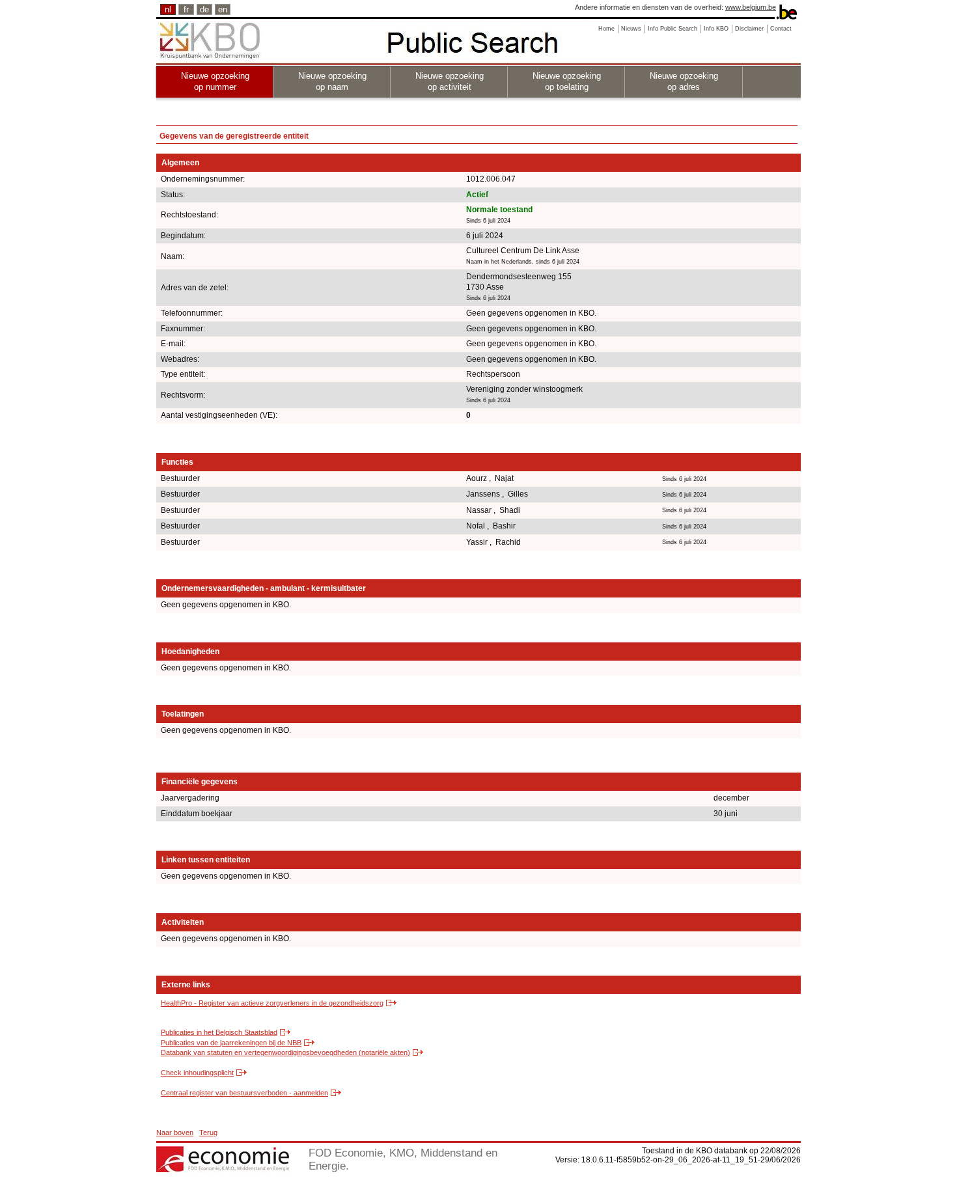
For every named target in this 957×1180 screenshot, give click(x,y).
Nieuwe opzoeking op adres (684, 81)
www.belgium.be (750, 7)
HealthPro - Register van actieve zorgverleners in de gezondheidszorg (272, 1003)
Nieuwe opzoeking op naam (332, 81)
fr (186, 9)
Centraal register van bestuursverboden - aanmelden (244, 1093)
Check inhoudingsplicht (197, 1073)
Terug (208, 1132)
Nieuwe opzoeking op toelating (567, 81)
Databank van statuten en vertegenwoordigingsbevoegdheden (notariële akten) (285, 1052)
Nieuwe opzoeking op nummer (215, 81)
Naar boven (174, 1132)
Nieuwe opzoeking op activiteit (449, 81)
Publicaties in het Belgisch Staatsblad (219, 1032)
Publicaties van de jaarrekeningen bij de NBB (231, 1043)
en (222, 9)
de (204, 9)
